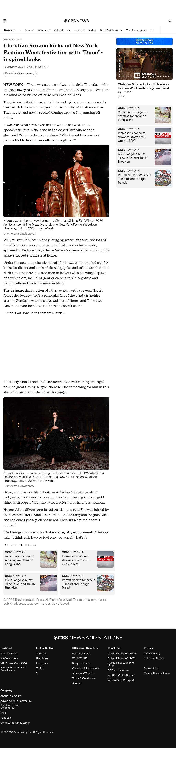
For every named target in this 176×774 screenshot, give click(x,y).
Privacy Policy (152, 653)
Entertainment (12, 39)
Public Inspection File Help (121, 664)
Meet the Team (81, 653)
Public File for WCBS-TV (122, 653)
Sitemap (77, 683)
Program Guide (81, 663)
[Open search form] (170, 21)
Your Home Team (136, 30)
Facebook (42, 658)
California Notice (154, 658)
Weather (43, 30)
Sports (79, 30)
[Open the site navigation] (27, 20)
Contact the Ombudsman (15, 722)
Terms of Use (151, 668)
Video (92, 30)
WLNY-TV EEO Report (121, 680)
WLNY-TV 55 (79, 658)
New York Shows (110, 30)
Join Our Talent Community (9, 706)
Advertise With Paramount (16, 701)
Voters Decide (62, 30)
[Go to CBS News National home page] (76, 21)
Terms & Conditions (83, 678)
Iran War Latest (9, 658)
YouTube (41, 653)
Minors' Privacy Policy (157, 673)
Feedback (6, 717)
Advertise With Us (83, 673)
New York (10, 30)
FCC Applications (118, 670)
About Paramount (10, 696)
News (28, 30)
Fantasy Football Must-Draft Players (14, 669)
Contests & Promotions (86, 668)
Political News (8, 653)
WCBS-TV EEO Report (121, 675)
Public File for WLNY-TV (122, 658)
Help (3, 712)
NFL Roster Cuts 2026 (13, 663)
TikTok (40, 668)
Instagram (42, 663)
